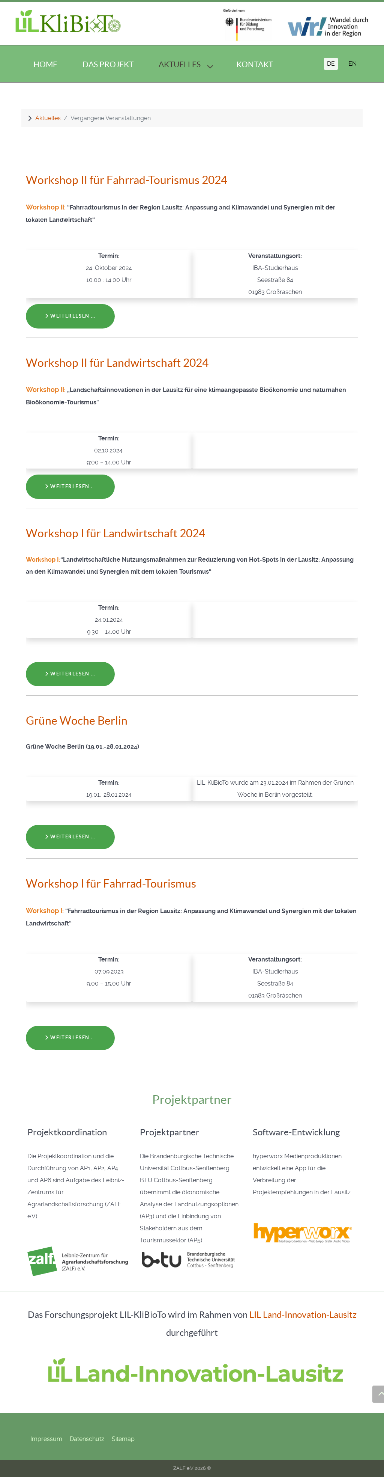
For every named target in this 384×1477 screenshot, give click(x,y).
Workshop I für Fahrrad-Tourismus (111, 883)
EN (352, 63)
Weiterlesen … (72, 316)
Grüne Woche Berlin (77, 720)
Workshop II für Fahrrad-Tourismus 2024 (126, 179)
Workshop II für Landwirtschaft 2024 (117, 362)
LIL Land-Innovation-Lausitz (303, 1315)
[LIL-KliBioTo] (68, 22)
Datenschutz (87, 1438)
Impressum (46, 1438)
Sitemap (123, 1438)
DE (331, 63)
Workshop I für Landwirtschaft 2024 (115, 533)
